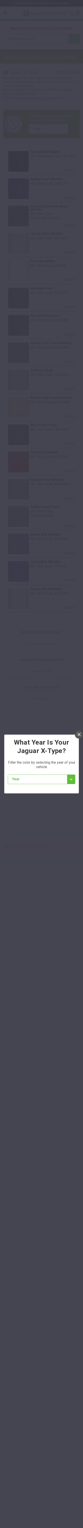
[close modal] (79, 735)
